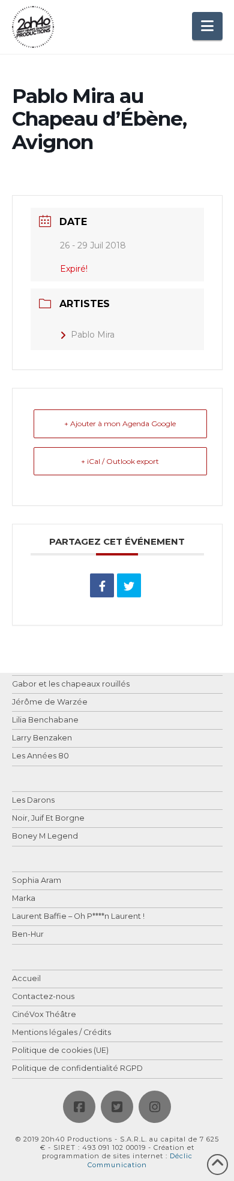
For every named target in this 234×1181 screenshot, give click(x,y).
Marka (23, 899)
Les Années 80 (40, 756)
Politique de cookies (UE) (60, 1051)
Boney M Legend (45, 836)
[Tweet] (129, 585)
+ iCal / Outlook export (120, 461)
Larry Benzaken (42, 738)
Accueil (26, 979)
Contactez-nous (43, 997)
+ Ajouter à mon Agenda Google (120, 423)
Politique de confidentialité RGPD (77, 1069)
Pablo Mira (93, 334)
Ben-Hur (28, 935)
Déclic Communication (140, 1160)
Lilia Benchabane (45, 720)
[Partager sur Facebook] (102, 585)
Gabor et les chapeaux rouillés (71, 684)
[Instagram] (155, 1107)
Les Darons (33, 800)
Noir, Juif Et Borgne (48, 818)
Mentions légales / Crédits (61, 1033)
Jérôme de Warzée (50, 702)
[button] (207, 26)
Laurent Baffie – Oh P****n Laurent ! (78, 917)
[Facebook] (79, 1107)
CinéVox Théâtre (44, 1015)
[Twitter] (117, 1107)
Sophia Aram (36, 881)
